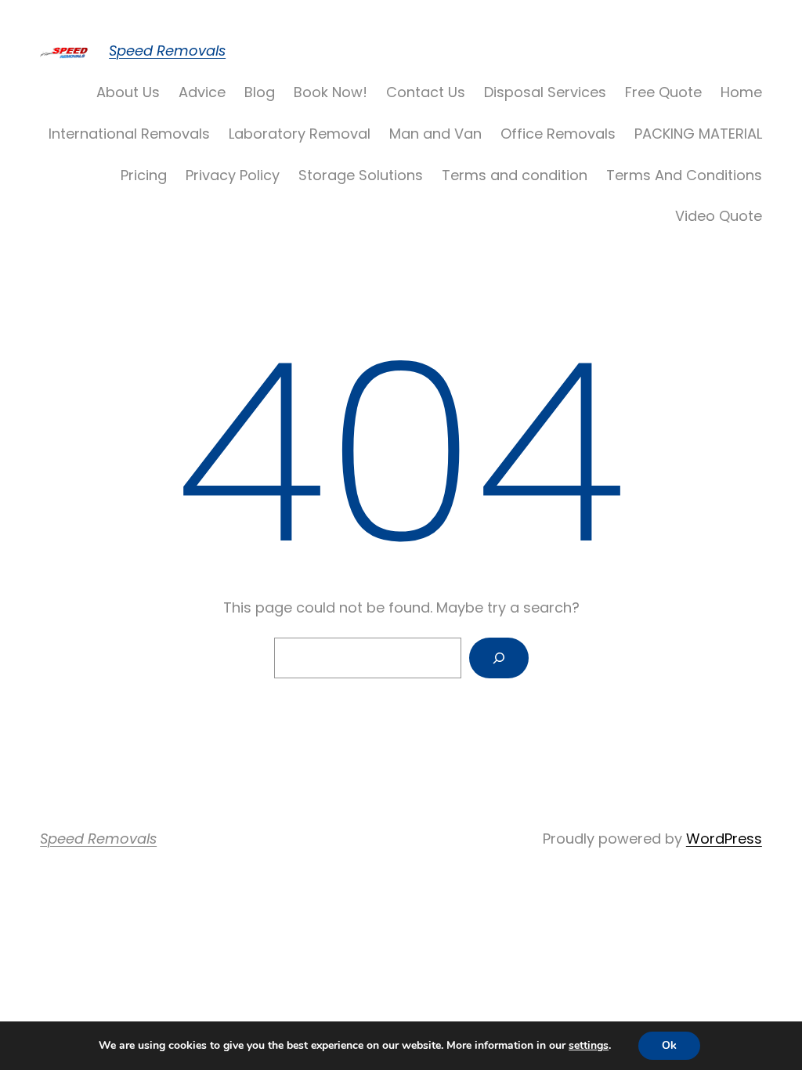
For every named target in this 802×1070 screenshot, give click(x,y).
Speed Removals (167, 50)
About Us (128, 92)
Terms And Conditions (684, 175)
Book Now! (330, 92)
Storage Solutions (360, 175)
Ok (669, 1045)
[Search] (499, 658)
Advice (202, 92)
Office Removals (558, 133)
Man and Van (435, 133)
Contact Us (425, 92)
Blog (259, 92)
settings (589, 1046)
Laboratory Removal (299, 133)
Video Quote (718, 216)
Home (741, 92)
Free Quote (663, 92)
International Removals (129, 133)
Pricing (144, 175)
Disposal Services (545, 92)
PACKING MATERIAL (698, 133)
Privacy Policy (233, 175)
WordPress (724, 838)
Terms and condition (514, 175)
